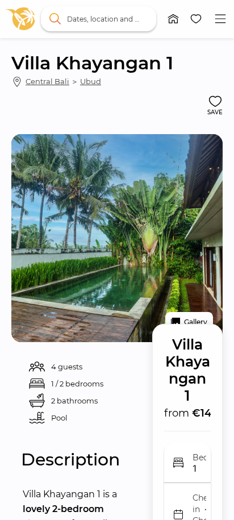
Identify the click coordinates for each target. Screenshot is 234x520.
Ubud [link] (90, 81)
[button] (173, 18)
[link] (20, 18)
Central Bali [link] (47, 81)
